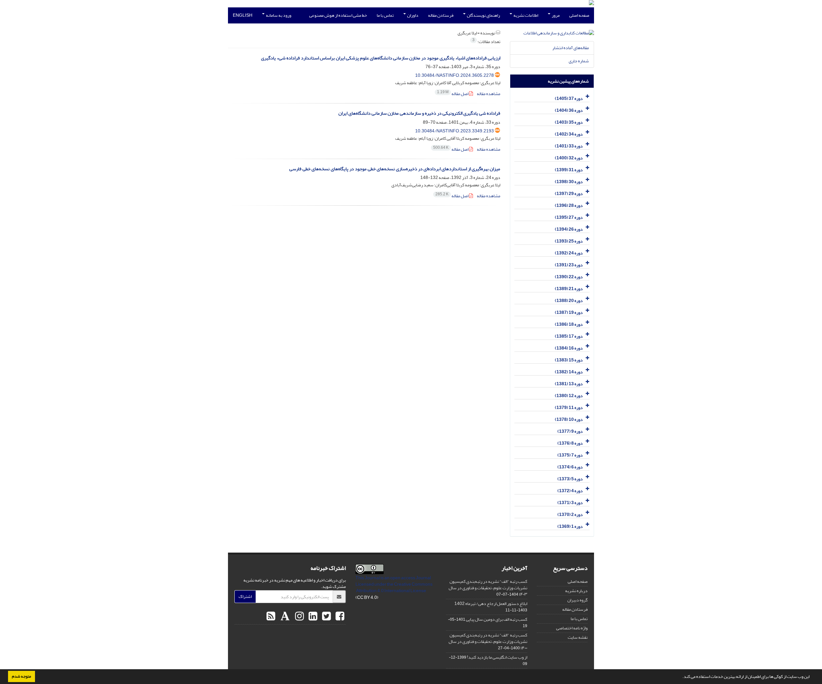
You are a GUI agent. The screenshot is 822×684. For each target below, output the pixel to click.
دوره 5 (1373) (570, 479)
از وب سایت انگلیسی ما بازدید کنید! (497, 657)
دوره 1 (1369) (570, 526)
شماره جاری (579, 61)
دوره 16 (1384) (569, 348)
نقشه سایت (578, 637)
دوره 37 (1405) (569, 98)
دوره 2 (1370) (570, 514)
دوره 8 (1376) (570, 443)
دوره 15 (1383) (569, 360)
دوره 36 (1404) (569, 110)
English (242, 15)
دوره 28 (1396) (569, 205)
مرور (555, 15)
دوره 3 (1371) (570, 502)
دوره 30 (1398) (569, 181)
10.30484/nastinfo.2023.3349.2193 (454, 131)
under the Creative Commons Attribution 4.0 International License (394, 587)
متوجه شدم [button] (21, 676)
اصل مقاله (453, 93)
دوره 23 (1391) (569, 265)
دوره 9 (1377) (570, 431)
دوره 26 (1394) (569, 229)
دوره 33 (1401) (569, 146)
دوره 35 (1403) (569, 122)
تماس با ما (385, 15)
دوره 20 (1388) (569, 300)
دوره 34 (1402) (569, 134)
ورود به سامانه (278, 15)
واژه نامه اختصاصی (572, 628)
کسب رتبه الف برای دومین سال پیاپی (496, 619)
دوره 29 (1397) (569, 193)
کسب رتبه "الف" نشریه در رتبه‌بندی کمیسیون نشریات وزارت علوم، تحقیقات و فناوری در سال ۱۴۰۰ (488, 641)
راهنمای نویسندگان (483, 15)
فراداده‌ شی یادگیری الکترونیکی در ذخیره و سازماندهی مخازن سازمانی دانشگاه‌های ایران (419, 113)
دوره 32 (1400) (569, 158)
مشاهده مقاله (488, 93)
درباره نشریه (576, 590)
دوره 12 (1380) (569, 395)
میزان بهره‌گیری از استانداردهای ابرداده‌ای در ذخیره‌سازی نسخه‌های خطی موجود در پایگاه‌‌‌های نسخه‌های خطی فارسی (394, 168)
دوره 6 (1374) (570, 467)
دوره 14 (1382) (569, 372)
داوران (412, 15)
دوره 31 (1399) (569, 169)
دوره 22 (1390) (569, 276)
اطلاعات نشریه (525, 15)
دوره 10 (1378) (569, 419)
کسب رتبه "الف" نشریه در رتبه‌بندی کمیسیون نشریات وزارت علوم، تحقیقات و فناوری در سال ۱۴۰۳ (488, 588)
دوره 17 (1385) (569, 336)
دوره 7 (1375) (570, 455)
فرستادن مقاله (440, 15)
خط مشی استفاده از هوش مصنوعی (338, 15)
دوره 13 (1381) (569, 383)
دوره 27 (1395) (569, 217)
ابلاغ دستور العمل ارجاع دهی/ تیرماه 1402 (490, 603)
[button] (681, 677)
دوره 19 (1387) (569, 312)
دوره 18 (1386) (569, 324)
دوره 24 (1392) (569, 253)
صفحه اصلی (579, 15)
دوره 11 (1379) (569, 407)
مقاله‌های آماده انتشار (570, 47)
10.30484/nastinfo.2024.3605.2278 (454, 75)
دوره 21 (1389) (569, 288)
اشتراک (245, 596)
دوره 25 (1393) (569, 241)
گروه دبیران (577, 600)
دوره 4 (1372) (570, 490)
